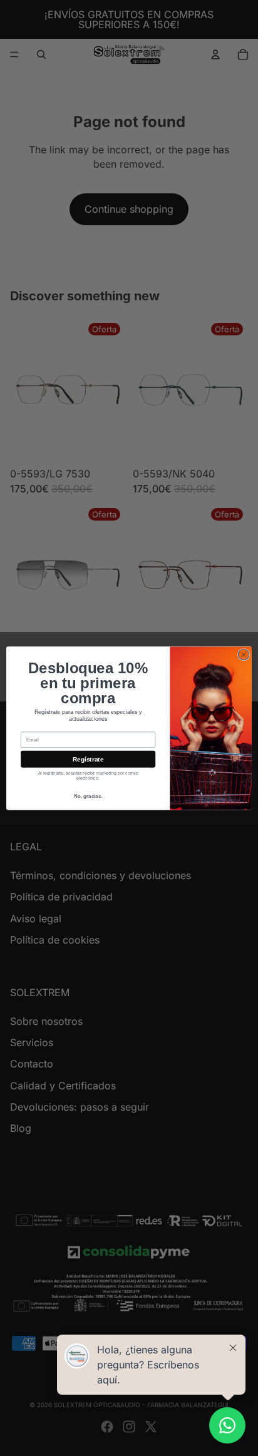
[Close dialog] (243, 654)
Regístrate (88, 758)
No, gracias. (88, 796)
